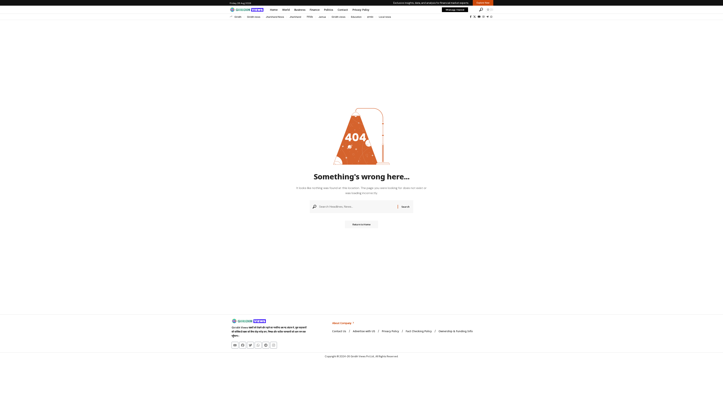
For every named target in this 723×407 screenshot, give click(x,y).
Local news (385, 16)
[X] (474, 17)
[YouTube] (479, 17)
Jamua (322, 16)
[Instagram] (483, 17)
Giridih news (253, 16)
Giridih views (338, 16)
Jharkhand (295, 16)
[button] (473, 9)
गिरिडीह (310, 16)
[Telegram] (487, 17)
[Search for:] (357, 206)
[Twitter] (250, 345)
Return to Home (361, 224)
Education (356, 16)
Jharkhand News (275, 16)
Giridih (237, 16)
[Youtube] (235, 345)
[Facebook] (470, 17)
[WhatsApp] (491, 17)
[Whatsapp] (258, 345)
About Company (342, 323)
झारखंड (370, 16)
